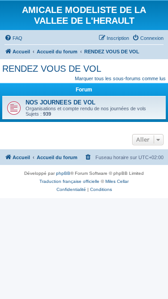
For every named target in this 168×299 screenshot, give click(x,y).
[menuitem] (13, 38)
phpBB (63, 173)
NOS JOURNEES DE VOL (60, 102)
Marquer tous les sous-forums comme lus (120, 78)
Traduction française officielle (69, 181)
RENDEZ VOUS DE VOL (51, 69)
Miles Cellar (117, 181)
